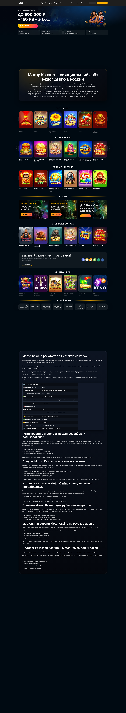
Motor (23, 3)
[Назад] (17, 119)
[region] (63, 122)
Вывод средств (75, 3)
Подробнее (27, 264)
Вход (55, 3)
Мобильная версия (64, 3)
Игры (42, 3)
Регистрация (49, 3)
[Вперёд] (108, 119)
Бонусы (83, 3)
